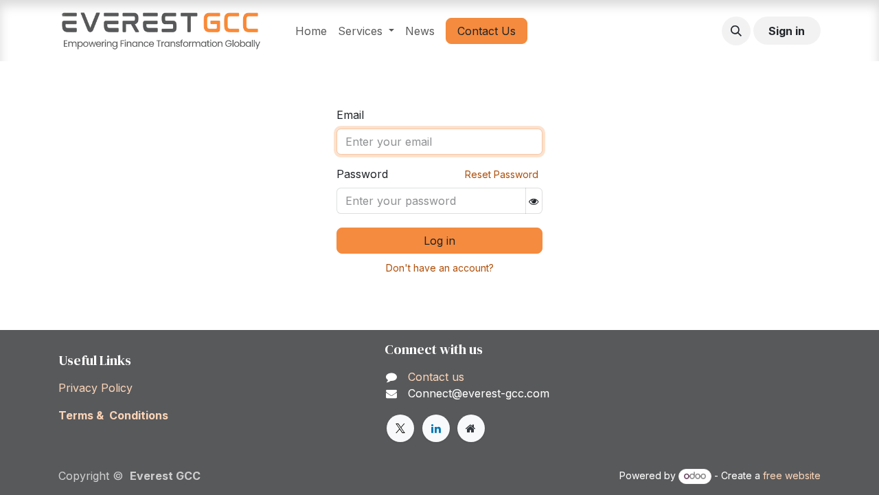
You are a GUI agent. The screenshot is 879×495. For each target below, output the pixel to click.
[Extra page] (471, 428)
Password (362, 174)
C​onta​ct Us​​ (486, 31)
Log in (439, 241)
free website (792, 475)
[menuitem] (311, 31)
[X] (400, 428)
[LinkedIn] (436, 428)
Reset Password (501, 174)
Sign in (786, 31)
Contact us (434, 377)
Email (350, 115)
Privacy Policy (95, 388)
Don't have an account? (440, 268)
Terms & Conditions (113, 415)
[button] (736, 30)
